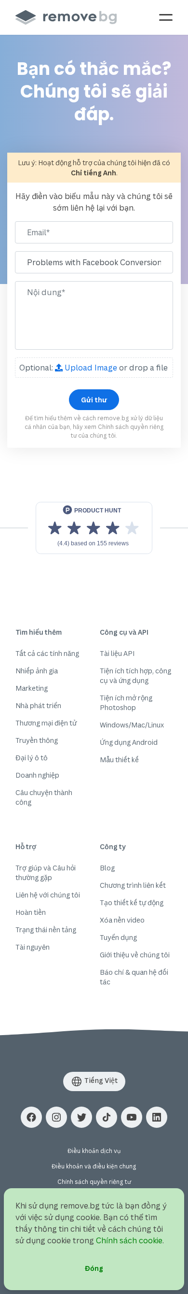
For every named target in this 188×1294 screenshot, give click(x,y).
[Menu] (165, 17)
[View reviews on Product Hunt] (94, 528)
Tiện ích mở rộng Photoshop (126, 702)
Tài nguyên (32, 947)
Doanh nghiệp (37, 775)
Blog (107, 867)
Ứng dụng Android (129, 742)
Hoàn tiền (30, 912)
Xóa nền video (122, 919)
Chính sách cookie (129, 1240)
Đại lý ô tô (31, 757)
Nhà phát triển (38, 705)
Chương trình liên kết (133, 885)
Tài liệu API (117, 653)
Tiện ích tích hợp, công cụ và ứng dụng (135, 675)
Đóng (94, 1268)
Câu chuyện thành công (43, 797)
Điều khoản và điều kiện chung (94, 1166)
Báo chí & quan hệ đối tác (134, 976)
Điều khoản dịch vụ (94, 1151)
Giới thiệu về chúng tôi (135, 954)
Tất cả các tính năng (47, 653)
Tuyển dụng (118, 937)
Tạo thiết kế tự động (131, 902)
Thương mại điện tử (46, 722)
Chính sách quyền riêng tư (94, 1182)
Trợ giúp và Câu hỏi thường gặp (45, 872)
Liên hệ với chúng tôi (47, 894)
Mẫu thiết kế (119, 759)
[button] (31, 1117)
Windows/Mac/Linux (132, 724)
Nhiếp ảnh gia (36, 670)
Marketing (31, 688)
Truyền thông (36, 740)
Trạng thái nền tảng (45, 929)
